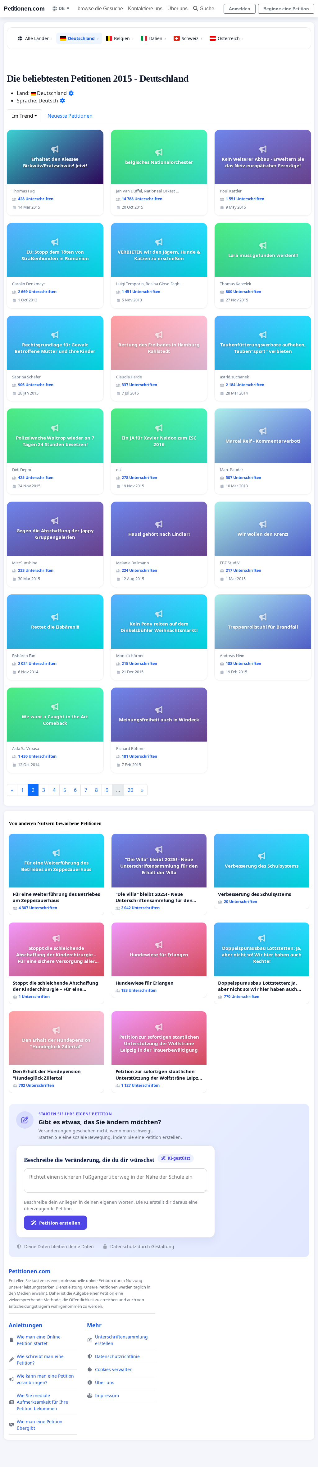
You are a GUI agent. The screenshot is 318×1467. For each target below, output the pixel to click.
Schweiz (192, 38)
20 (130, 790)
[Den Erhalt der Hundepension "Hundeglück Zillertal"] (56, 1052)
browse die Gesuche (100, 8)
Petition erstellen (59, 1223)
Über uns (177, 8)
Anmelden (239, 8)
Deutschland (83, 38)
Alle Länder (38, 38)
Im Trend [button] (22, 115)
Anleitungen (26, 1325)
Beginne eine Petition (286, 8)
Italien (157, 38)
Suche (207, 8)
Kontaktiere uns (145, 8)
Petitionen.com (24, 8)
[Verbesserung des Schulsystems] (261, 871)
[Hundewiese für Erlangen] (159, 960)
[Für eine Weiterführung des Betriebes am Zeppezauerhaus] (56, 874)
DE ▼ (64, 8)
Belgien (124, 38)
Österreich (230, 38)
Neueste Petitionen (70, 115)
